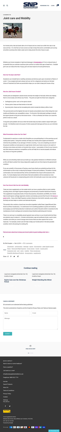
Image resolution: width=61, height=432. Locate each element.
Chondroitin (7, 14)
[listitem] (10, 256)
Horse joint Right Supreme (19, 249)
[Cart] (57, 5)
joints (22, 251)
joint (18, 251)
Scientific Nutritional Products (15, 253)
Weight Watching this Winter (42, 280)
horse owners (31, 249)
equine (31, 246)
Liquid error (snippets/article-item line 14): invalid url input (16, 275)
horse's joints (44, 249)
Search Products (7, 384)
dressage (25, 246)
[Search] (7, 5)
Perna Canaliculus (35, 251)
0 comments (28, 243)
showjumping (29, 253)
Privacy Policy (37, 308)
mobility (27, 251)
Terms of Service (48, 308)
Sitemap (5, 400)
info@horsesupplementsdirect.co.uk (13, 374)
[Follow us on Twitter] (10, 406)
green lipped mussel (48, 246)
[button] (53, 431)
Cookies (5, 397)
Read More (10, 285)
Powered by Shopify (8, 422)
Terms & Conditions (8, 390)
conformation (18, 246)
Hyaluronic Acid (11, 251)
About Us (5, 387)
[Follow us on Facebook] (5, 406)
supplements (37, 253)
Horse (9, 249)
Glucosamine (37, 246)
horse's (37, 249)
